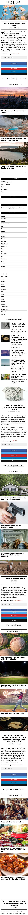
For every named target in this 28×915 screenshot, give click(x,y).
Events (2, 249)
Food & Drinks (4, 254)
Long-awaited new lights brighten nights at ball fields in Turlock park (13, 686)
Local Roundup (4, 274)
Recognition (3, 289)
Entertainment (4, 244)
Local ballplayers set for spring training (12, 713)
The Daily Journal (17, 600)
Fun (2, 256)
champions (18, 625)
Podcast (3, 286)
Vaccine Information (5, 184)
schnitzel (22, 789)
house (22, 465)
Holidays (3, 264)
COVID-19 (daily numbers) (6, 182)
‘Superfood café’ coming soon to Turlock (12, 822)
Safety (2, 294)
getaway (14, 78)
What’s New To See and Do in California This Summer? (13, 111)
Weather (3, 187)
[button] (25, 173)
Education (3, 239)
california (10, 465)
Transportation (4, 306)
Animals (3, 221)
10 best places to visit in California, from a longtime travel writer (13, 167)
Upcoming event (4, 309)
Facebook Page (4, 189)
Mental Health (4, 276)
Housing (3, 266)
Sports (2, 299)
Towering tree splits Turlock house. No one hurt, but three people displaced (13, 498)
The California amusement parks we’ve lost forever (17, 351)
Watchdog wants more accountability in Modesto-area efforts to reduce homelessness (12, 554)
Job (2, 271)
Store (2, 192)
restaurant (15, 789)
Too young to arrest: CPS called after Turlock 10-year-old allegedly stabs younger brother (18, 325)
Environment (3, 246)
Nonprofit (3, 281)
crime (2, 234)
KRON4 (15, 441)
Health (2, 261)
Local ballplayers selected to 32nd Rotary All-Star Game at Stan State (13, 658)
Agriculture (3, 218)
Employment (3, 241)
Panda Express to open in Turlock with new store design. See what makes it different (13, 878)
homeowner (16, 465)
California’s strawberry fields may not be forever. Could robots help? (18, 376)
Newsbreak (16, 54)
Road (2, 291)
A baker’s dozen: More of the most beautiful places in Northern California (13, 139)
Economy (3, 236)
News (2, 279)
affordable (8, 78)
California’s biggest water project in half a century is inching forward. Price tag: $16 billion (18, 362)
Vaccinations (4, 311)
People (2, 284)
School (2, 296)
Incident (3, 269)
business (3, 229)
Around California (14, 27)
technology (3, 304)
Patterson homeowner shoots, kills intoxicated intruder (11, 526)
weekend (24, 78)
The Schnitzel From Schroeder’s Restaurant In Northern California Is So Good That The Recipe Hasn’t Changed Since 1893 (19, 339)
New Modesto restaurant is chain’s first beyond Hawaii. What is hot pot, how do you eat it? (13, 849)
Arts (2, 226)
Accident (3, 216)
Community (3, 231)
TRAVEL (18, 78)
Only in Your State (18, 765)
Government (3, 259)
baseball (13, 625)
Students (3, 301)
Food (2, 251)
